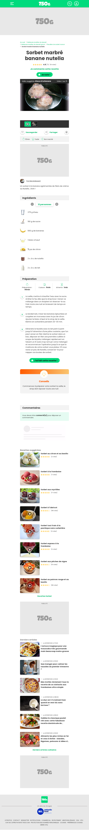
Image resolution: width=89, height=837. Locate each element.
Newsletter (25, 820)
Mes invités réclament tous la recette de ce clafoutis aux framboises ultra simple (55, 684)
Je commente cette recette (44, 69)
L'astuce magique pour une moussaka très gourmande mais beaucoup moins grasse (55, 649)
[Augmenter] (56, 204)
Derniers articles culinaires (44, 750)
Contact (16, 820)
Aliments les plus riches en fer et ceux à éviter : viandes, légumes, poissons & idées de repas (55, 739)
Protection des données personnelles (45, 822)
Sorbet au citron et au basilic (54, 453)
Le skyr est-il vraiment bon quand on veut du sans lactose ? (53, 702)
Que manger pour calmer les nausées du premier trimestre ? (55, 666)
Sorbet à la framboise (51, 471)
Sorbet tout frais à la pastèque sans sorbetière (53, 526)
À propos (8, 820)
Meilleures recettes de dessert (36, 42)
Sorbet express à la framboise (50, 544)
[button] (51, 132)
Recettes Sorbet (44, 596)
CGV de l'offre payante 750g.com (17, 822)
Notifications (35, 820)
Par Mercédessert (33, 181)
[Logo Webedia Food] (44, 811)
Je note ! (45, 74)
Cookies (63, 822)
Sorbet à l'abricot (49, 507)
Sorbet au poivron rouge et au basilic (55, 580)
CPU (81, 820)
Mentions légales (68, 820)
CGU (77, 820)
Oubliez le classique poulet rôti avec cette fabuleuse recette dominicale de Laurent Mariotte (53, 721)
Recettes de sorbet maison (56, 44)
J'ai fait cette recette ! (45, 360)
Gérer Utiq (44, 825)
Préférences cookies (75, 822)
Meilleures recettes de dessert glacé (33, 44)
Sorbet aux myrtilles (50, 489)
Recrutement (56, 820)
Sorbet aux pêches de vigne (54, 561)
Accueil (22, 42)
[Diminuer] (32, 204)
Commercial (46, 820)
